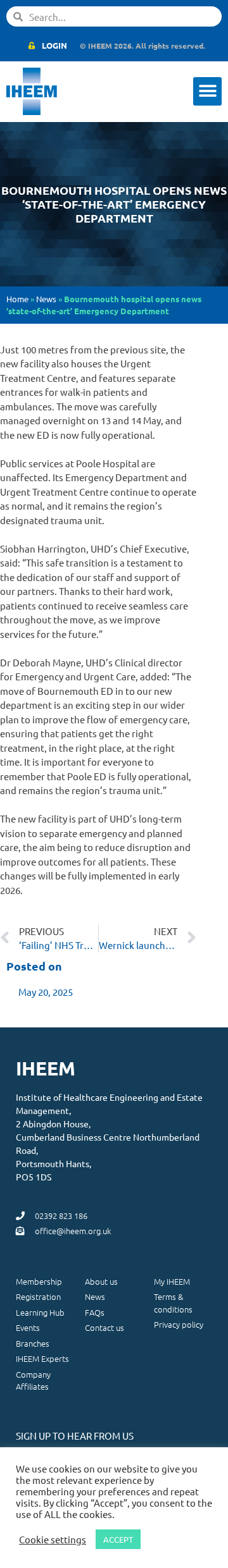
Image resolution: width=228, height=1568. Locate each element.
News (46, 298)
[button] (207, 91)
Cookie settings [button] (52, 1539)
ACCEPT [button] (118, 1539)
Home (17, 298)
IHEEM (45, 1068)
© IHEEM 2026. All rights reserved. (142, 45)
